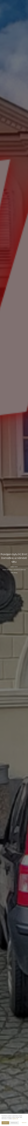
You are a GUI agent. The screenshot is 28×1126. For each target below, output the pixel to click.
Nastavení (24, 1122)
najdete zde (15, 1119)
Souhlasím (5, 1122)
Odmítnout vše (14, 1122)
